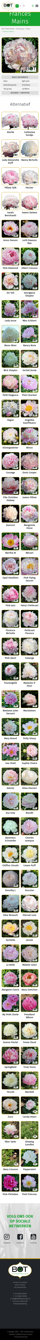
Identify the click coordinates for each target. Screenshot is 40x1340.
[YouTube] (33, 1238)
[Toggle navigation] (36, 6)
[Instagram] (6, 1238)
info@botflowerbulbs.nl (21, 1299)
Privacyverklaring (20, 1304)
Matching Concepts (25, 1334)
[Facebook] (20, 1238)
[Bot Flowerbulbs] (8, 6)
